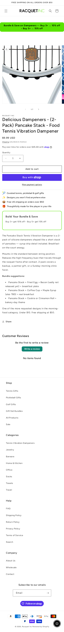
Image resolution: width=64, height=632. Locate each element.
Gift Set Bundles (14, 411)
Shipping (5, 142)
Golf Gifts (11, 404)
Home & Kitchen (14, 463)
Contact (10, 574)
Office (9, 470)
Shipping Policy (14, 515)
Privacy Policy (13, 528)
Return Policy (13, 522)
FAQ (8, 508)
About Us (10, 560)
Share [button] (9, 321)
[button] (6, 11)
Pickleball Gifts (13, 397)
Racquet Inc (27, 627)
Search (9, 542)
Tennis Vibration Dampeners (20, 443)
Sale (8, 424)
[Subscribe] (48, 592)
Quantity (6, 152)
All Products (12, 417)
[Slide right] (38, 109)
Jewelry (10, 449)
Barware (10, 456)
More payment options (32, 185)
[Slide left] (25, 109)
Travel (9, 490)
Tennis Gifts (12, 391)
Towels (9, 483)
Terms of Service (14, 535)
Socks (9, 476)
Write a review (32, 348)
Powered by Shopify (40, 627)
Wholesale (11, 567)
